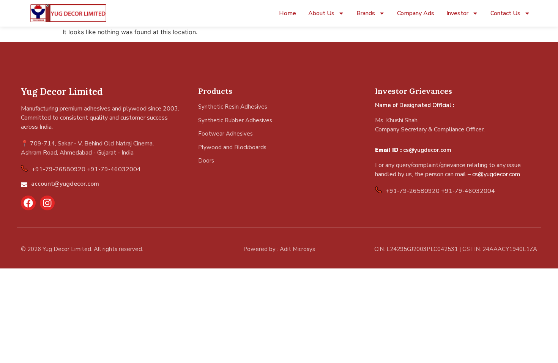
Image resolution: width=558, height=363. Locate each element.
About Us (321, 13)
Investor (457, 13)
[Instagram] (47, 203)
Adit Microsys (297, 249)
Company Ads (415, 13)
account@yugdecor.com (65, 184)
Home (287, 13)
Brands (365, 13)
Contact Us (505, 13)
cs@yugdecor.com (427, 150)
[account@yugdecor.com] (24, 185)
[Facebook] (28, 203)
